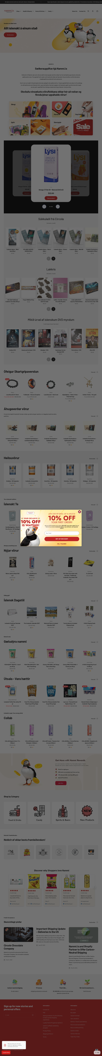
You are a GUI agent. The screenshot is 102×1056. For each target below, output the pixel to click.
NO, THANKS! (61, 544)
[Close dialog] (79, 511)
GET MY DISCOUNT (62, 539)
